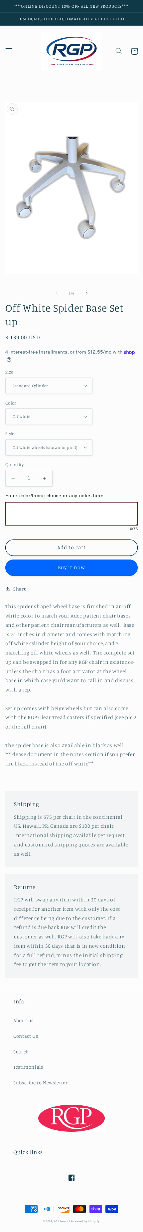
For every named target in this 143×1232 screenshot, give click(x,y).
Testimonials (28, 1067)
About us (23, 1020)
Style (9, 433)
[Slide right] (86, 293)
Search (21, 1051)
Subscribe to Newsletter (40, 1082)
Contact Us (25, 1036)
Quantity (14, 464)
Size (9, 372)
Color (10, 403)
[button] (8, 51)
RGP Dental (62, 1221)
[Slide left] (56, 293)
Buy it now (71, 567)
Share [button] (20, 589)
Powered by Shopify (85, 1221)
